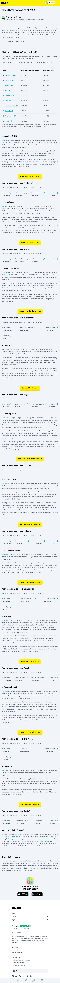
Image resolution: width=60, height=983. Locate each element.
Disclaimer (15, 947)
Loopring (5, 418)
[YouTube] (16, 976)
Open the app (44, 841)
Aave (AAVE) (9, 111)
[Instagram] (13, 976)
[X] (20, 976)
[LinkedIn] (31, 976)
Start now (52, 3)
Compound (5, 554)
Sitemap (14, 950)
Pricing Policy (16, 957)
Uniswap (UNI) (10, 101)
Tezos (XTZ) (9, 80)
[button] (30, 913)
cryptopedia (14, 836)
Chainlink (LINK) (10, 75)
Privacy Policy (16, 955)
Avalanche (5, 272)
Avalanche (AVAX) (11, 85)
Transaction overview (18, 962)
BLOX (13, 913)
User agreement (17, 952)
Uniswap (5, 483)
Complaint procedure (18, 965)
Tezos (4, 206)
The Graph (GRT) (11, 116)
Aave (3, 620)
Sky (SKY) (8, 90)
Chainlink (5, 140)
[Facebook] (28, 976)
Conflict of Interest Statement (21, 960)
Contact (14, 916)
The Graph (5, 691)
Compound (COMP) (11, 106)
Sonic (3, 770)
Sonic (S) (9, 121)
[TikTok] (24, 976)
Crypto (14, 920)
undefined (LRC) (10, 95)
